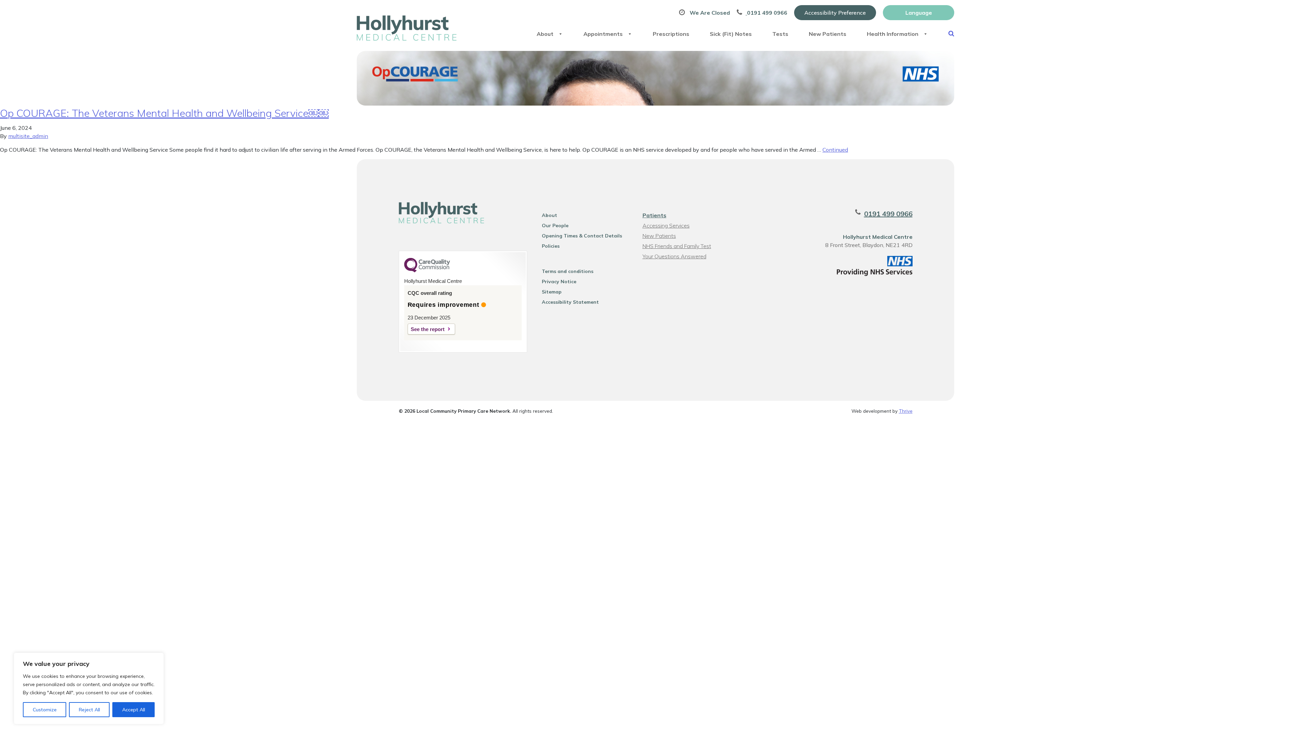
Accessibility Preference (835, 12)
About (545, 33)
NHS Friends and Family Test (677, 246)
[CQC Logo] (427, 270)
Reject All (89, 710)
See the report (428, 329)
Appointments (603, 33)
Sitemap (552, 292)
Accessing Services (666, 225)
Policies (551, 246)
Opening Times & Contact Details (582, 236)
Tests (780, 33)
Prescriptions (671, 33)
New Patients (827, 33)
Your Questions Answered (674, 256)
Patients (654, 215)
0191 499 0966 (888, 213)
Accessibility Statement (570, 302)
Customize (45, 710)
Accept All (133, 710)
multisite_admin (28, 136)
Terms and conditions (567, 271)
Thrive (906, 411)
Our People (555, 225)
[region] (89, 688)
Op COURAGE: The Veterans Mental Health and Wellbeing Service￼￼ (164, 113)
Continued (835, 149)
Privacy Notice (559, 281)
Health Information (892, 33)
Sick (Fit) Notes (731, 33)
